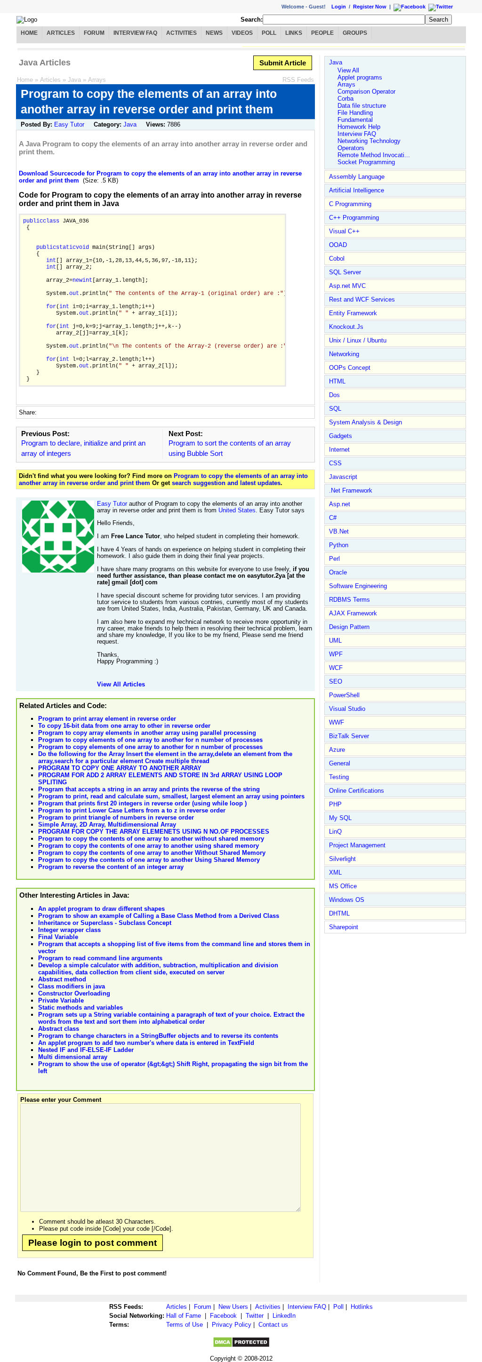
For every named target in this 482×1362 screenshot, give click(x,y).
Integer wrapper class (69, 929)
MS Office (343, 886)
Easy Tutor (69, 124)
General (339, 763)
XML (335, 872)
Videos (242, 33)
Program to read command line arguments (100, 958)
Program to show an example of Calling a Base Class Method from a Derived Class (158, 915)
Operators (350, 147)
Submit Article (282, 63)
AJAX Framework (353, 613)
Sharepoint (343, 927)
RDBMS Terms (349, 599)
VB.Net (339, 531)
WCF (336, 667)
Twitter (255, 1315)
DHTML (339, 913)
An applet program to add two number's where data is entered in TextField (146, 1042)
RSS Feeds (298, 79)
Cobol (337, 258)
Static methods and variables (80, 1007)
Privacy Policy (231, 1324)
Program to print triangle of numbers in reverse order (116, 817)
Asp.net (339, 504)
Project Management (357, 845)
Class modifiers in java (71, 986)
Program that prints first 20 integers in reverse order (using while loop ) (142, 803)
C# (333, 517)
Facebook (223, 1315)
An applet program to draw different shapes (101, 908)
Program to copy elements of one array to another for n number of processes (150, 739)
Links (293, 33)
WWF (336, 722)
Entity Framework (353, 313)
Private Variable (61, 1000)
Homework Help (358, 126)
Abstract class (58, 1028)
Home (29, 33)
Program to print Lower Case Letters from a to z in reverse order (131, 810)
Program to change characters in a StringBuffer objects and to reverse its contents (158, 1035)
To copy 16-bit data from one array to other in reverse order (124, 725)
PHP (335, 804)
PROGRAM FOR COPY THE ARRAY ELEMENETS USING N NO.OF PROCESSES (153, 831)
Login (338, 6)
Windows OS (346, 899)
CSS (335, 463)
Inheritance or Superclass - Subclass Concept (104, 922)
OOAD (338, 244)
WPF (336, 654)
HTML (337, 381)
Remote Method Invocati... (373, 155)
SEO (335, 681)
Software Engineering (358, 585)
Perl (334, 558)
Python (338, 545)
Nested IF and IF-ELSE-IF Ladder (86, 1049)
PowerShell (344, 695)
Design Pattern (349, 626)
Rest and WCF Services (362, 299)
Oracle (338, 572)
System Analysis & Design (365, 422)
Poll (269, 33)
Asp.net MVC (347, 285)
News (214, 33)
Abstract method (62, 979)
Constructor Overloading (74, 993)
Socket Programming (366, 162)
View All (348, 70)
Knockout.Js (346, 326)
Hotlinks (362, 1306)
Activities (181, 33)
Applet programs (359, 77)
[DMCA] (241, 1345)
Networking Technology (369, 140)
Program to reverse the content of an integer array (111, 866)
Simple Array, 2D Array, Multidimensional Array (107, 824)
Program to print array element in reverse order (107, 718)
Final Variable (58, 936)
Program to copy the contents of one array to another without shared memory (151, 838)
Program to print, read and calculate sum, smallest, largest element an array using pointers (171, 796)
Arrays (97, 79)
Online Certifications (356, 790)
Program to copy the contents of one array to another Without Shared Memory (151, 852)
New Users (233, 1306)
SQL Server (345, 272)
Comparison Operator (366, 91)
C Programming (350, 203)
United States (237, 510)
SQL (335, 408)
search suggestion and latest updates (226, 482)
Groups (355, 33)
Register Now (369, 6)
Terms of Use (184, 1324)
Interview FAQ (135, 33)
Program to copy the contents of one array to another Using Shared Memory (149, 859)
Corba (345, 98)
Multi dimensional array (72, 1056)
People (322, 33)
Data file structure (361, 105)
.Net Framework (350, 490)
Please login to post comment (92, 1243)
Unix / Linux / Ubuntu (357, 340)
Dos (334, 394)
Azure (337, 749)
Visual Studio (347, 708)
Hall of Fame (183, 1315)
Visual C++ (344, 231)
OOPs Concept (349, 367)
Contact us (273, 1324)
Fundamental (355, 119)
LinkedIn (284, 1315)
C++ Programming (354, 217)
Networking (344, 354)
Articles (61, 33)
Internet (339, 449)
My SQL (340, 817)
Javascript (343, 476)
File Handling (355, 112)
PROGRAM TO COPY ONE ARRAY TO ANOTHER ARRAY (119, 768)
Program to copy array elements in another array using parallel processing (147, 732)
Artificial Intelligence (356, 190)
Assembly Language (357, 176)
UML (335, 640)
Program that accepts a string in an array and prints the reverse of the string (149, 789)
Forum (94, 33)
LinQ (335, 831)
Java (74, 79)
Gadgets (340, 435)
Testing (339, 777)
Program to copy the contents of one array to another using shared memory (148, 845)
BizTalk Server (349, 736)
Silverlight (342, 858)
